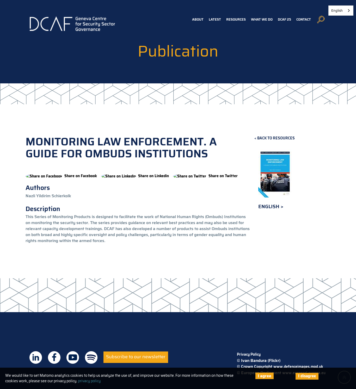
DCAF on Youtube (72, 357)
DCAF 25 (284, 19)
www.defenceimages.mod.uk (298, 366)
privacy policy (89, 381)
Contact (303, 19)
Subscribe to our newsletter (135, 356)
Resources (236, 19)
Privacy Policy (249, 354)
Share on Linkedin (153, 176)
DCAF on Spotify (91, 357)
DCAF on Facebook (54, 357)
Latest (215, 19)
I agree (264, 376)
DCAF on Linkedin (35, 357)
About (198, 19)
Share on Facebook (80, 176)
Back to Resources (276, 138)
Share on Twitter (223, 176)
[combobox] (340, 10)
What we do (262, 19)
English (269, 206)
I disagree (307, 376)
